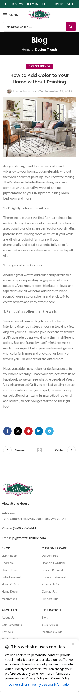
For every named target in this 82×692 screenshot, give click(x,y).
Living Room (9, 555)
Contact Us (49, 591)
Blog (45, 617)
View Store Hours (15, 503)
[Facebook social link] (5, 4)
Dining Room (10, 570)
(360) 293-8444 (24, 528)
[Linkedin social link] (39, 431)
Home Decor (10, 591)
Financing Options (54, 562)
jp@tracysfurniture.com (29, 538)
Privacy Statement (54, 577)
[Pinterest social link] (28, 431)
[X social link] (18, 431)
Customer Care (54, 548)
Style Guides (50, 624)
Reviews (7, 632)
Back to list (39, 450)
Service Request (52, 570)
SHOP (6, 548)
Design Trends (46, 49)
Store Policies (51, 584)
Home (25, 49)
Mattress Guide (52, 632)
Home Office (10, 584)
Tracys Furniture (24, 91)
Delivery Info (50, 555)
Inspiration (51, 610)
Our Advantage (12, 624)
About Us (9, 610)
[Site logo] (39, 14)
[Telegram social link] (49, 431)
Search (71, 26)
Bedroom (8, 562)
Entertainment (11, 577)
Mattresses (9, 599)
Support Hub (50, 599)
